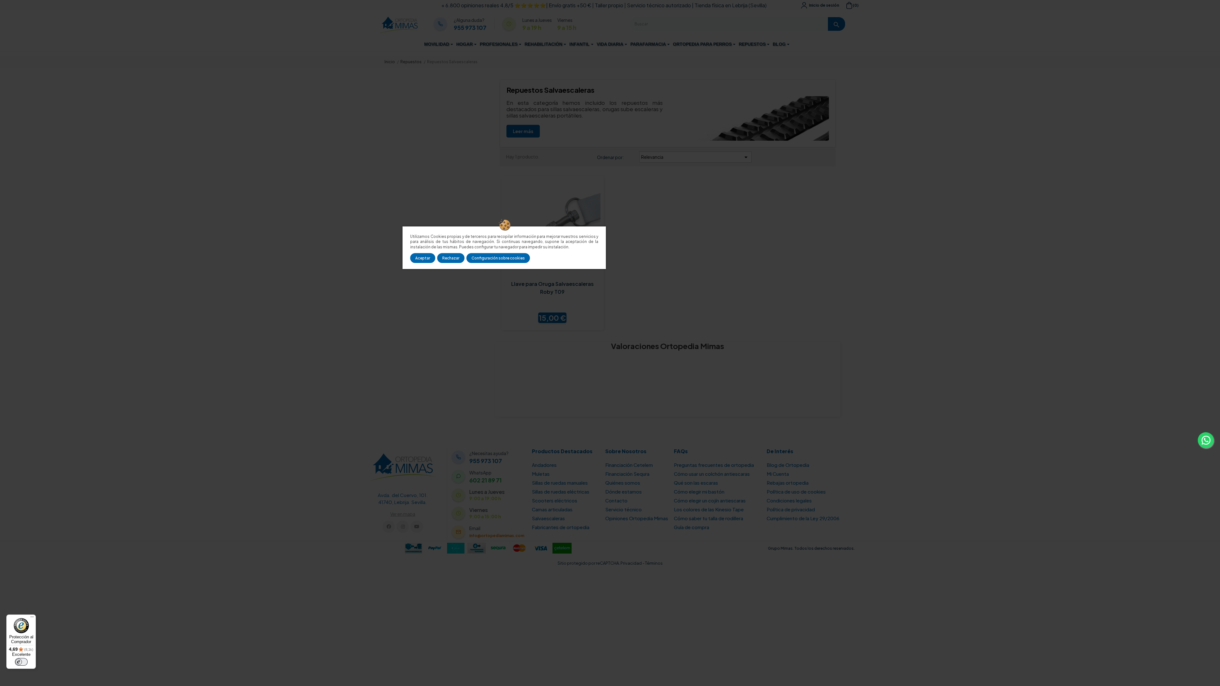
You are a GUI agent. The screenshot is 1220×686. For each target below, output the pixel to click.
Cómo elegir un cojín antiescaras (710, 500)
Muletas (541, 474)
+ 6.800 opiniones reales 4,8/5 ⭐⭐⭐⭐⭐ (493, 5)
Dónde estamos (623, 491)
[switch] (21, 662)
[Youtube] (416, 527)
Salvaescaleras (548, 518)
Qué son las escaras (696, 483)
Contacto (616, 500)
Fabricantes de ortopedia (560, 527)
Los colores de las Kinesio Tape (709, 509)
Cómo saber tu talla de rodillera (708, 518)
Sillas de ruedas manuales (560, 483)
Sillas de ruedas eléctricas (560, 491)
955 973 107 (470, 27)
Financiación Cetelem (629, 465)
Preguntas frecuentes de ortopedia (714, 465)
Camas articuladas (552, 509)
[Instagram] (402, 527)
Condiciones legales (789, 500)
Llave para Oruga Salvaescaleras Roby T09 (552, 287)
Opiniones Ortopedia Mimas (636, 518)
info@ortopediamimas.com (496, 535)
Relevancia (695, 157)
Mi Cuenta (778, 474)
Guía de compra (691, 527)
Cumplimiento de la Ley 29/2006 (803, 518)
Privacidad (631, 563)
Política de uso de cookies (796, 491)
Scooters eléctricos (554, 500)
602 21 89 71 (485, 480)
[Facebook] (389, 527)
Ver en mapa (402, 514)
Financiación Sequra (627, 474)
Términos (654, 563)
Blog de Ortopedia (788, 465)
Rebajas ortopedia (788, 483)
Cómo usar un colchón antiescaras (712, 474)
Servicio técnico (623, 509)
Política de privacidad (791, 509)
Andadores (544, 465)
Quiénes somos (622, 483)
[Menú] (32, 618)
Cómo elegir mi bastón (699, 491)
